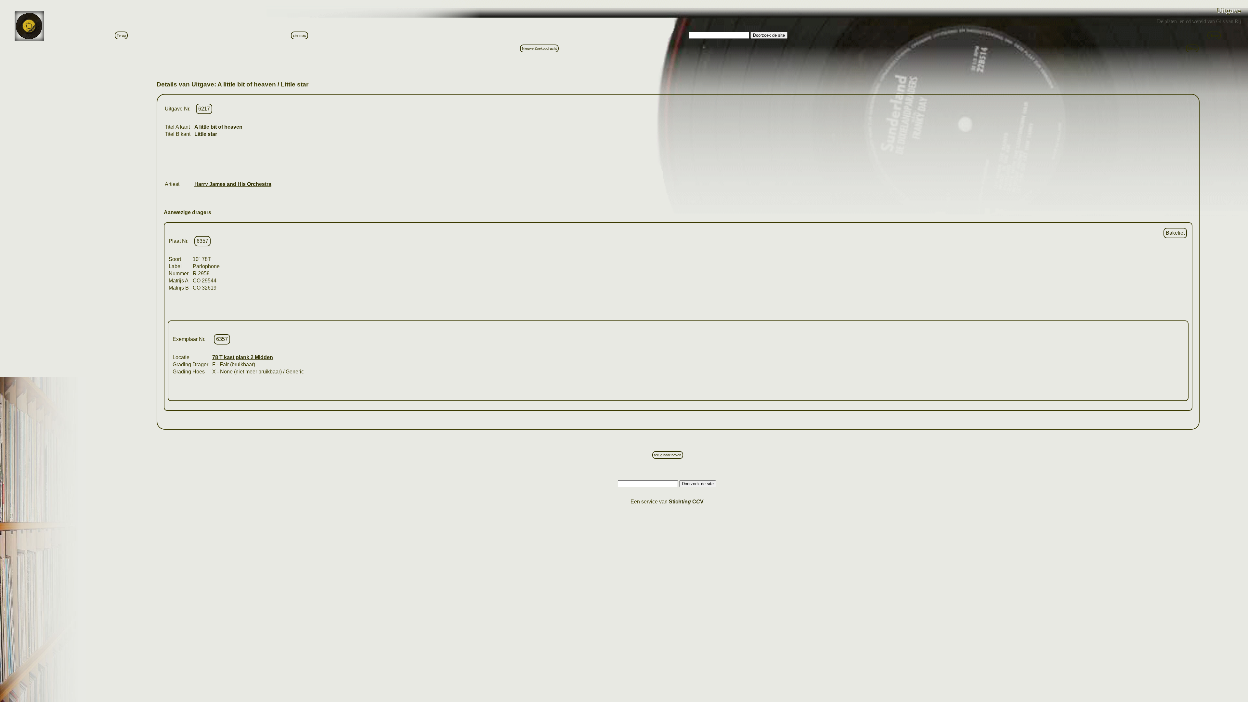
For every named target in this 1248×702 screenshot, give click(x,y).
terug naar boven (667, 455)
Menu (1192, 48)
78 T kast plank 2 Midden (242, 357)
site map (299, 35)
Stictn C (686, 501)
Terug (121, 35)
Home (1214, 35)
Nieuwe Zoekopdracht (539, 48)
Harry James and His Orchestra (232, 184)
